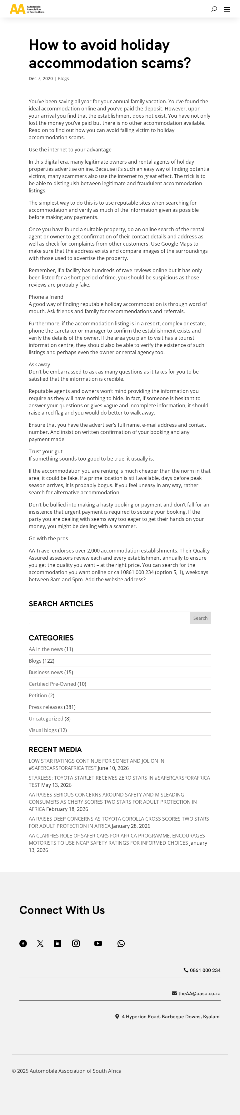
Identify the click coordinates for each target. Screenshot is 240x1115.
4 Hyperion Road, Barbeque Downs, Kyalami (171, 1016)
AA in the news (46, 649)
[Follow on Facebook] (23, 943)
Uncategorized (46, 718)
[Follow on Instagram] (75, 943)
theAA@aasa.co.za (199, 993)
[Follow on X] (40, 943)
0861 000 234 (205, 970)
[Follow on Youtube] (98, 943)
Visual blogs (43, 730)
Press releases (46, 707)
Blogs (63, 78)
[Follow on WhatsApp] (121, 943)
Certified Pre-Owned (52, 683)
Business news (46, 672)
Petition (38, 695)
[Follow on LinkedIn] (57, 943)
